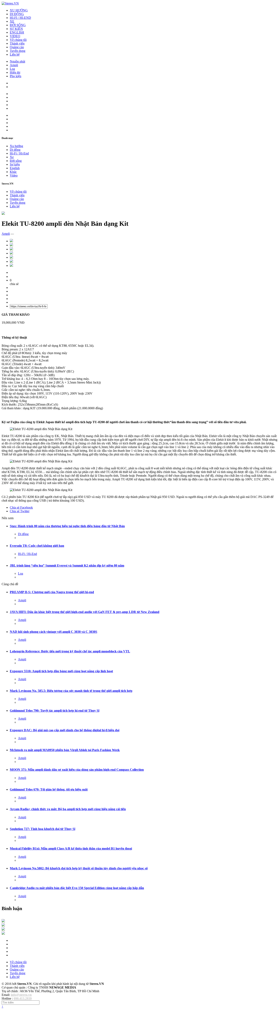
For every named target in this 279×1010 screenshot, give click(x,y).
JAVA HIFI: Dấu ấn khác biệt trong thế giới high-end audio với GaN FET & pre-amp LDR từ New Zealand (84, 612)
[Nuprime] (3, 929)
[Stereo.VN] (10, 3)
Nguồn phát (17, 61)
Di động (15, 149)
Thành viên (17, 43)
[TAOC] (3, 933)
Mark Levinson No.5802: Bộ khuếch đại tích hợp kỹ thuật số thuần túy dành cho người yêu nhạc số (79, 868)
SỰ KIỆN (16, 28)
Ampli (14, 65)
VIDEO (15, 36)
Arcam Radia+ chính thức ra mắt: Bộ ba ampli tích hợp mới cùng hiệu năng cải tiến (68, 809)
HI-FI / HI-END (20, 17)
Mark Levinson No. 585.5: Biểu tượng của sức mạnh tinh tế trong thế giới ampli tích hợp (71, 690)
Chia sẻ (21, 507)
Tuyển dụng (17, 51)
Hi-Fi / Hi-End (19, 153)
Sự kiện (15, 164)
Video (14, 175)
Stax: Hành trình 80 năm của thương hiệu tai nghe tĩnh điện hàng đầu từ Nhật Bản (67, 526)
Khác (13, 171)
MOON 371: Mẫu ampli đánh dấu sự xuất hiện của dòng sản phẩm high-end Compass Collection (77, 769)
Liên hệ (15, 54)
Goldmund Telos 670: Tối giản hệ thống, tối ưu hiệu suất (49, 789)
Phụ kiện (15, 76)
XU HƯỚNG (19, 10)
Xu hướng (16, 146)
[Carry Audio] (3, 925)
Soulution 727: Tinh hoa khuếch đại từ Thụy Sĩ (42, 829)
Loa (12, 68)
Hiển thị (15, 72)
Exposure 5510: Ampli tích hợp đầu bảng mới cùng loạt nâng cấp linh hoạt (61, 671)
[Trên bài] (3, 213)
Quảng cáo (17, 47)
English (15, 168)
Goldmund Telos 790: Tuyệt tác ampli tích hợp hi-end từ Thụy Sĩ (54, 710)
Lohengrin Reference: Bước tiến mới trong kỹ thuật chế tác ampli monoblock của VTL (70, 651)
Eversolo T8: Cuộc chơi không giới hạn (37, 545)
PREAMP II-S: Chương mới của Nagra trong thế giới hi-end (52, 592)
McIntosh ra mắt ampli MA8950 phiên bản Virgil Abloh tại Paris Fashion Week (65, 750)
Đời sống (16, 160)
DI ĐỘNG (17, 14)
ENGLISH (17, 32)
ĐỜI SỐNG (18, 25)
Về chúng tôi (18, 39)
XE (12, 21)
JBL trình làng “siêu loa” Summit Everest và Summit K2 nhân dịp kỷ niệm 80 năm (67, 565)
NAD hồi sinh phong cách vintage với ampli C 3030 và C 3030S (53, 631)
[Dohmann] (3, 921)
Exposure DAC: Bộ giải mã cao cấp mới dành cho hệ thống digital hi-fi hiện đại (64, 730)
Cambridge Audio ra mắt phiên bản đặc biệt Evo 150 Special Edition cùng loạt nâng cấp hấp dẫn (77, 888)
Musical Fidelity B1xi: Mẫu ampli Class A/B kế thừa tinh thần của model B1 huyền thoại (71, 848)
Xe (12, 157)
